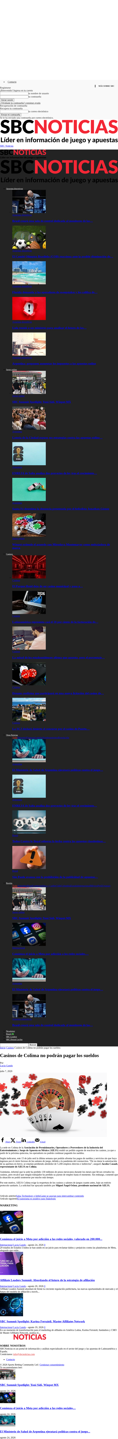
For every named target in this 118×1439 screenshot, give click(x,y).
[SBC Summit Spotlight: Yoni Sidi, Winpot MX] (29, 393)
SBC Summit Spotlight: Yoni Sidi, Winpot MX (41, 401)
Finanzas (30, 737)
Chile (58, 885)
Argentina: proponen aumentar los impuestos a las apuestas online (54, 363)
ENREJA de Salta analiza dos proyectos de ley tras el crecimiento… (54, 473)
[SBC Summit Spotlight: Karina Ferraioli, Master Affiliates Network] (11, 1315)
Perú (100, 885)
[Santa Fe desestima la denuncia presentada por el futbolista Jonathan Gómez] (29, 500)
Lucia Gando (6, 1065)
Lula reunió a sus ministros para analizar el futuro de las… (49, 327)
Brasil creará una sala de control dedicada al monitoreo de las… (52, 221)
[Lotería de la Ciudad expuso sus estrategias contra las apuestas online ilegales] (29, 429)
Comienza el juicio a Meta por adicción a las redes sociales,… (50, 953)
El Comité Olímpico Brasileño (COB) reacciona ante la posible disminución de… (62, 256)
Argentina (17, 431)
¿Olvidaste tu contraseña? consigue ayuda (20, 103)
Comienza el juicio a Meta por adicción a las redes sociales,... (38, 1408)
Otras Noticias (12, 735)
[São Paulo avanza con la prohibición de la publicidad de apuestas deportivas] (29, 868)
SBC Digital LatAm (14, 1039)
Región (9, 883)
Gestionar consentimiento (52, 1364)
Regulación (63, 737)
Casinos (9, 554)
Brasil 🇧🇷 (10, 1034)
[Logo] (23, 158)
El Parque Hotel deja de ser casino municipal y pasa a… (47, 586)
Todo (14, 737)
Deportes (21, 737)
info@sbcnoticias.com (24, 1354)
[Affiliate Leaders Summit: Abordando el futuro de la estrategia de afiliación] (11, 1274)
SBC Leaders (11, 1037)
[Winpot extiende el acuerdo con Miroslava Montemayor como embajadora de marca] (29, 535)
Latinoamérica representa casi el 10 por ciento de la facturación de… (55, 622)
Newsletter (10, 1031)
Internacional (84, 885)
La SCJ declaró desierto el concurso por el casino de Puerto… (51, 728)
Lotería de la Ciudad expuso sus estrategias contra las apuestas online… (57, 437)
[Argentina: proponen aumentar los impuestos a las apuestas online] (29, 354)
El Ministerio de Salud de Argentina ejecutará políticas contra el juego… (57, 770)
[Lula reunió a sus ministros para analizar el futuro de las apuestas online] (29, 319)
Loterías (39, 737)
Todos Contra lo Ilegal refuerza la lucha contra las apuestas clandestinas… (59, 841)
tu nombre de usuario (38, 93)
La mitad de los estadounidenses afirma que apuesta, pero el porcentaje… (58, 657)
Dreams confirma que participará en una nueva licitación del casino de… (58, 693)
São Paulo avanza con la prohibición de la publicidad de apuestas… (55, 877)
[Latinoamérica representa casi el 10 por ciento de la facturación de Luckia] (29, 613)
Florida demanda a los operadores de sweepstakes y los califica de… (54, 292)
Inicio (3, 1047)
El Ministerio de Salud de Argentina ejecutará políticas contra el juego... (45, 1431)
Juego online (11, 369)
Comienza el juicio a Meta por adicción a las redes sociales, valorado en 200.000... (51, 1239)
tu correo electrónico (38, 111)
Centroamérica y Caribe (44, 885)
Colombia (66, 885)
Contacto (12, 82)
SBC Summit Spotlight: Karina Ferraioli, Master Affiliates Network (42, 1321)
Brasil (15, 835)
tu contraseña (34, 96)
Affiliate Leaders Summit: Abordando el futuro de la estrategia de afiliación (47, 1280)
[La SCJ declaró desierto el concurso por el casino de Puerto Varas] (29, 720)
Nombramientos (50, 737)
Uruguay (106, 885)
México (94, 885)
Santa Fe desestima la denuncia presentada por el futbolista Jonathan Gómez (60, 508)
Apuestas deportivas (14, 188)
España (74, 885)
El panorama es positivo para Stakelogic (36, 1198)
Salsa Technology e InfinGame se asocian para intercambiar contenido (50, 1196)
